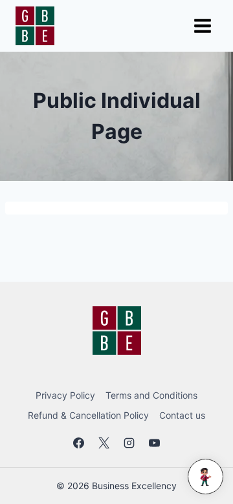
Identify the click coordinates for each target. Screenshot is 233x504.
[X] (104, 443)
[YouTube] (155, 443)
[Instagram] (129, 443)
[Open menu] (202, 25)
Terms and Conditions (151, 395)
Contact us (182, 415)
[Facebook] (78, 443)
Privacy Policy (65, 395)
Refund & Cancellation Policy (88, 415)
